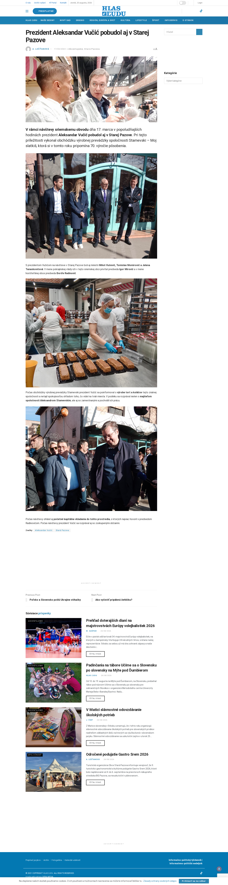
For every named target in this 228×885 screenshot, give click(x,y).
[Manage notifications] (219, 868)
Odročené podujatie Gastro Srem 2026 (117, 754)
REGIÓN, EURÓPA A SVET (102, 20)
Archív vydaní (39, 3)
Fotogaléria (57, 860)
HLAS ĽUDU (91, 675)
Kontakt (63, 3)
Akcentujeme (75, 49)
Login (199, 3)
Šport (155, 20)
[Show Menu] (27, 11)
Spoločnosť (35, 755)
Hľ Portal (52, 3)
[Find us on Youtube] (195, 11)
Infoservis (170, 20)
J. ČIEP (89, 720)
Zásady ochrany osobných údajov (159, 881)
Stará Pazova (92, 49)
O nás (28, 3)
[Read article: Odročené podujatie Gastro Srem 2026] (53, 772)
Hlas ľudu (31, 20)
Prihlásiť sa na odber (194, 881)
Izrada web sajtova (34, 877)
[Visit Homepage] (114, 11)
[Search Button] (199, 32)
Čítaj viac (97, 654)
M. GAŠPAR (91, 631)
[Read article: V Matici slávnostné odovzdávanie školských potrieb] (53, 727)
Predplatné (46, 11)
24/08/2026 (105, 631)
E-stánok (186, 20)
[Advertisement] (91, 559)
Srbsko (80, 20)
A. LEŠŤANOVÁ (40, 49)
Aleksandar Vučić (43, 530)
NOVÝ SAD (65, 20)
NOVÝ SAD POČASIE (183, 53)
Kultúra (125, 20)
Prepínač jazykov (33, 860)
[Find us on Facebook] (185, 11)
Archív (46, 860)
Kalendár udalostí (72, 860)
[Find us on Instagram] (190, 11)
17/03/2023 (60, 49)
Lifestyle (140, 20)
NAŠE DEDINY (48, 20)
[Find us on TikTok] (201, 11)
